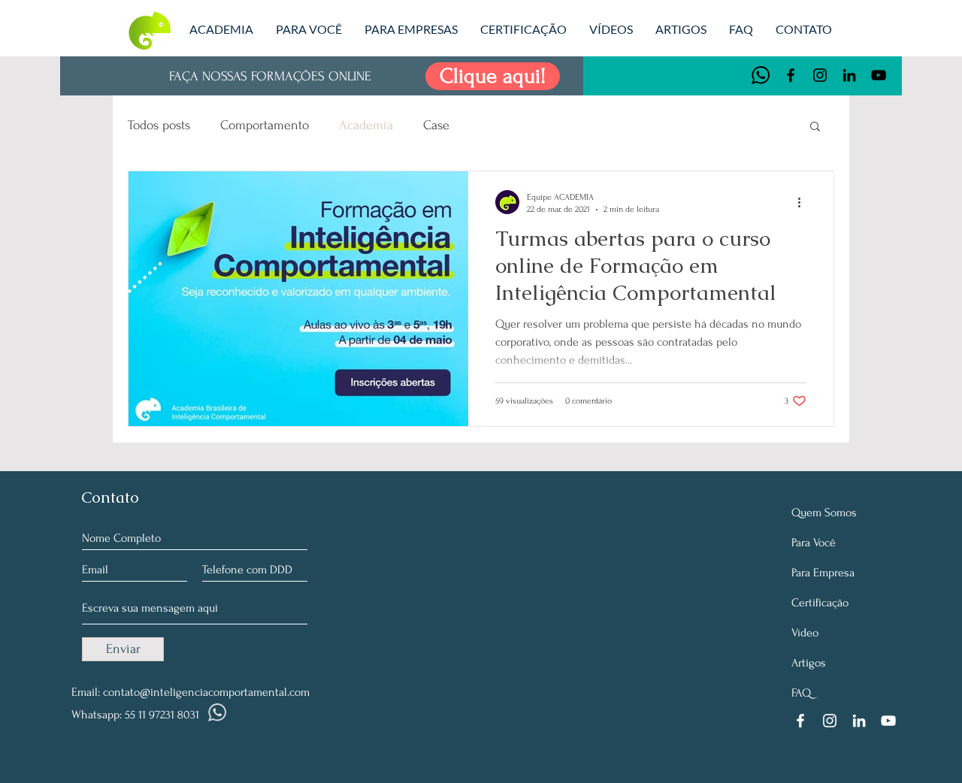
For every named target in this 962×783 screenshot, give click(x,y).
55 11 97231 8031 (162, 714)
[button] (815, 127)
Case (436, 125)
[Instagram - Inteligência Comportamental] (820, 75)
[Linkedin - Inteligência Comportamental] (849, 75)
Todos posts (159, 125)
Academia (366, 125)
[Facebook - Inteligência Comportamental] (791, 75)
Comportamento (264, 125)
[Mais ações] (804, 202)
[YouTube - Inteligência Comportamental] (879, 75)
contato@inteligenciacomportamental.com (206, 692)
